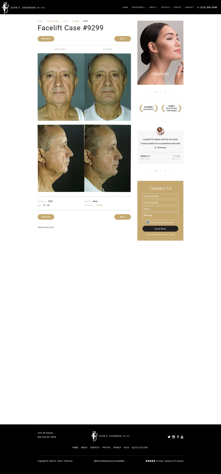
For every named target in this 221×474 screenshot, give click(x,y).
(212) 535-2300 (208, 7)
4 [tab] (165, 91)
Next (122, 38)
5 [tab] (170, 91)
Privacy (166, 235)
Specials (165, 7)
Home (125, 7)
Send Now (160, 228)
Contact (189, 7)
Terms (172, 235)
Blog (126, 447)
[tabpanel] (160, 53)
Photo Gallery (53, 21)
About (152, 7)
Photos (177, 7)
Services (95, 447)
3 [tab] (160, 91)
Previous (46, 38)
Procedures (138, 7)
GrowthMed (119, 461)
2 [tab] (155, 91)
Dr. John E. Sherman (23, 8)
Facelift (75, 21)
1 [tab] (150, 91)
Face (66, 21)
